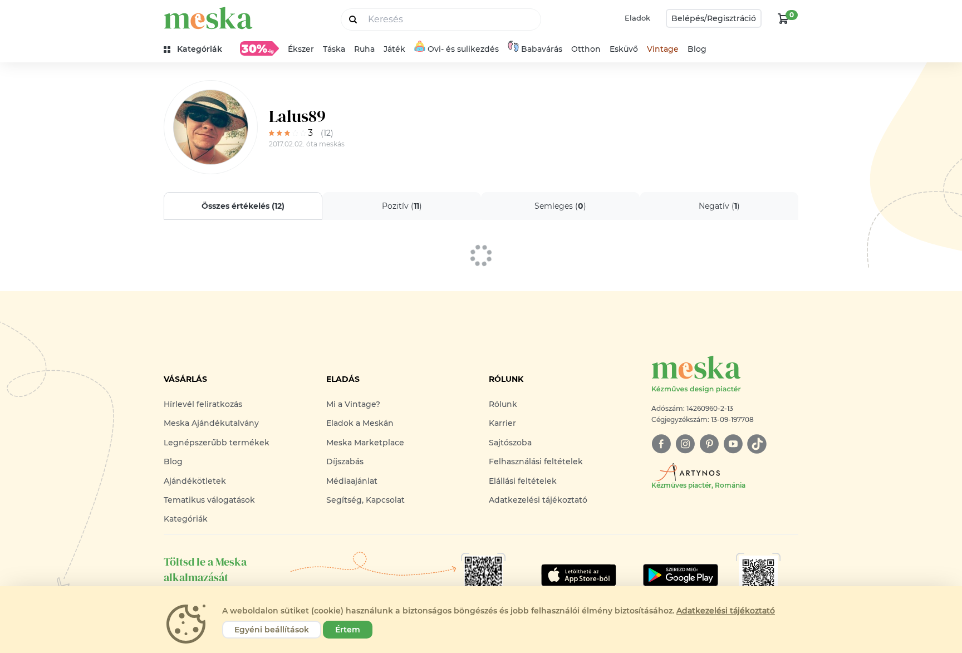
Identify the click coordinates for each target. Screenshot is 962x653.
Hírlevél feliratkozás (203, 404)
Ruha (364, 49)
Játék (394, 49)
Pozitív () (402, 206)
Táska (334, 49)
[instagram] (685, 444)
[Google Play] (578, 575)
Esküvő (624, 49)
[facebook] (661, 444)
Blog (697, 49)
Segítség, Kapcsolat (365, 500)
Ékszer (301, 49)
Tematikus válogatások (209, 500)
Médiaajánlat (351, 481)
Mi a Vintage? (353, 404)
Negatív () (719, 206)
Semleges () (560, 206)
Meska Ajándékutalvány (211, 423)
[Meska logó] (208, 18)
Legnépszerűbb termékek (216, 443)
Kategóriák (186, 519)
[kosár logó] (783, 18)
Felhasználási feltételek (536, 461)
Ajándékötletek (195, 481)
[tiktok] (757, 444)
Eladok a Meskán (360, 423)
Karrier (502, 423)
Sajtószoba (510, 443)
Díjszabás (345, 461)
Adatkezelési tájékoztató (538, 500)
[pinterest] (709, 444)
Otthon (586, 49)
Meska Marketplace (365, 443)
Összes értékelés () (243, 206)
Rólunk (503, 404)
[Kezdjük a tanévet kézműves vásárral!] (259, 48)
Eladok (637, 17)
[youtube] (733, 444)
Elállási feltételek (523, 481)
